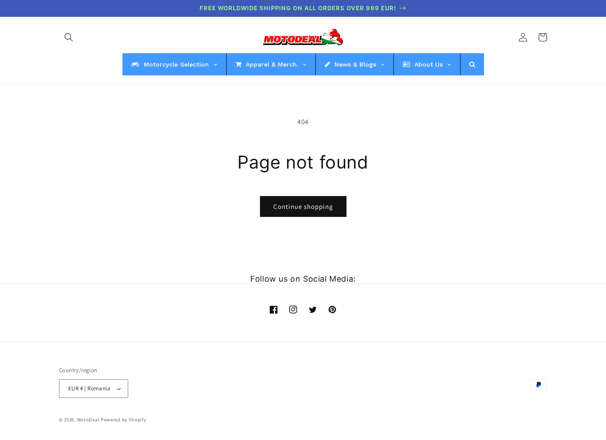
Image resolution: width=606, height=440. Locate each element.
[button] (69, 37)
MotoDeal (88, 419)
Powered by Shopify (123, 419)
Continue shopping (303, 206)
